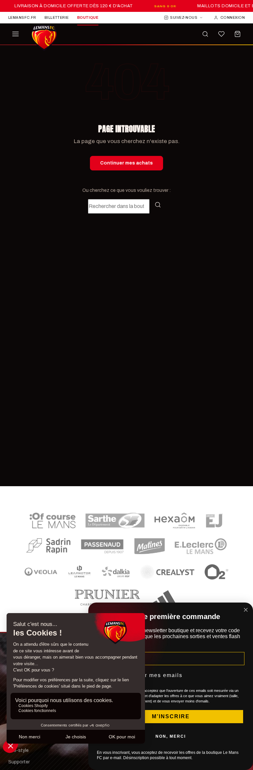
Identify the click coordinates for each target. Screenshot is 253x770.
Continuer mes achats (126, 163)
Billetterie (56, 17)
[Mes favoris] (221, 34)
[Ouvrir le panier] (237, 34)
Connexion (232, 17)
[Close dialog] (246, 610)
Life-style (18, 750)
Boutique (88, 17)
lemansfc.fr (22, 17)
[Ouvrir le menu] (15, 34)
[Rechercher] (205, 34)
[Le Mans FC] (44, 38)
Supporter (19, 761)
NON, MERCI (170, 736)
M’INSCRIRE (171, 716)
